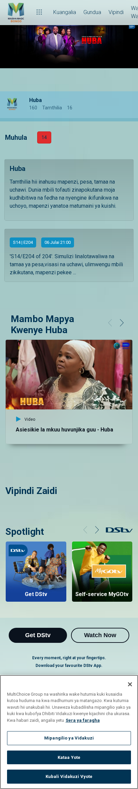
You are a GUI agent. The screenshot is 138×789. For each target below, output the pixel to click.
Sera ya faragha (83, 720)
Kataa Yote (69, 757)
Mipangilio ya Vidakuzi (69, 738)
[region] (69, 732)
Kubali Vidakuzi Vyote (69, 776)
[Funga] (130, 684)
